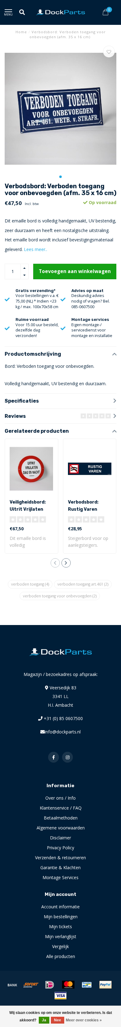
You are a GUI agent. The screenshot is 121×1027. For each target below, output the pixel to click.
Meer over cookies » (84, 1020)
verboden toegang (30, 584)
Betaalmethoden (61, 818)
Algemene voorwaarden (61, 828)
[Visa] (60, 995)
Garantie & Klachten (60, 867)
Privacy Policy (60, 848)
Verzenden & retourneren (60, 857)
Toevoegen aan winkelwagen (75, 271)
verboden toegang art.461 (82, 584)
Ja (44, 1020)
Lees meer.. (35, 249)
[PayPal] (105, 984)
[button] (60, 177)
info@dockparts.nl (63, 732)
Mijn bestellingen (61, 917)
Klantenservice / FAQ (61, 808)
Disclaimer (60, 838)
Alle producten (60, 956)
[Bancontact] (87, 984)
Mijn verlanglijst (60, 936)
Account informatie (60, 907)
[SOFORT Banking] (31, 984)
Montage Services (60, 877)
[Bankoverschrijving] (12, 984)
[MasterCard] (68, 984)
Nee (57, 1020)
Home (21, 32)
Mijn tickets (60, 926)
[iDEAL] (49, 984)
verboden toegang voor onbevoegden (59, 596)
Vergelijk (60, 946)
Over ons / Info (60, 798)
